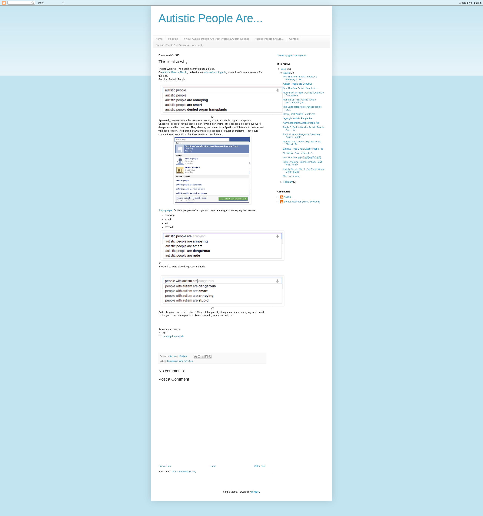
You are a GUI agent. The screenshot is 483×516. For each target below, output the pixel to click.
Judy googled (165, 210)
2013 (284, 69)
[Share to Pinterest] (210, 356)
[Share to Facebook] (206, 356)
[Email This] (195, 356)
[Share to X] (203, 356)
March (286, 73)
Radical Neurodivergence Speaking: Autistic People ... (301, 135)
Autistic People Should (174, 72)
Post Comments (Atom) (184, 471)
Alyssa (287, 196)
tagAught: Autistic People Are (297, 118)
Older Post (259, 466)
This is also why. (291, 176)
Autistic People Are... (210, 18)
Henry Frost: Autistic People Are (299, 114)
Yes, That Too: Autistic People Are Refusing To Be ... (300, 78)
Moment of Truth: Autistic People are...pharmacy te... (299, 101)
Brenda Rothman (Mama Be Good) (302, 201)
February (288, 182)
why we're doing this (215, 72)
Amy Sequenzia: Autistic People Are (301, 123)
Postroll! (173, 38)
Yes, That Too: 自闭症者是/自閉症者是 (302, 157)
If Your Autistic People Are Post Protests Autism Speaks (216, 38)
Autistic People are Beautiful (297, 84)
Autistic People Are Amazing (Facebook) (179, 44)
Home (159, 38)
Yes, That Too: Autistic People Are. (300, 88)
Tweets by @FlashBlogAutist (291, 55)
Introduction (172, 361)
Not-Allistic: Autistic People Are (298, 153)
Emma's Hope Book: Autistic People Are (303, 149)
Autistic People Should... (269, 38)
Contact (293, 38)
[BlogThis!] (199, 356)
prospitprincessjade (173, 336)
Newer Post (165, 466)
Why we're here (186, 361)
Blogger (255, 492)
